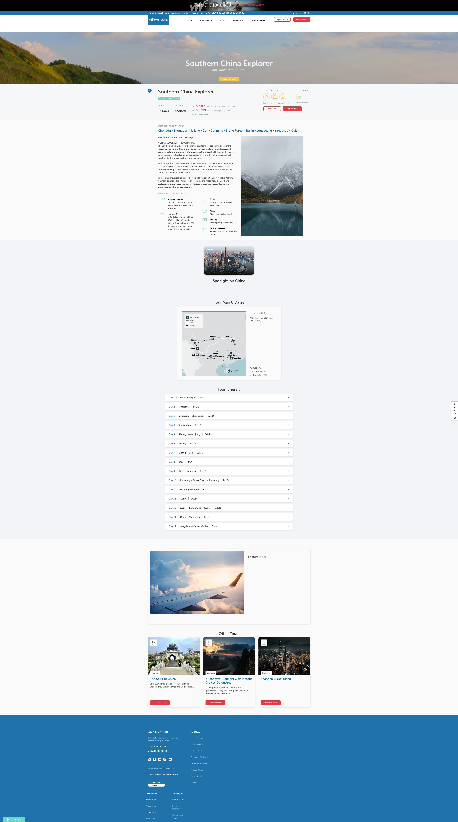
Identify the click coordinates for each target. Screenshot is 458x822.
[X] (455, 407)
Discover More (160, 702)
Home (214, 69)
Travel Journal (197, 744)
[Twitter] (149, 759)
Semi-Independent (177, 807)
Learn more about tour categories (276, 103)
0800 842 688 (237, 12)
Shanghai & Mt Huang (276, 679)
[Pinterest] (455, 410)
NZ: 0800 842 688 (259, 375)
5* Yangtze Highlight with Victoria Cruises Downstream (229, 680)
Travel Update (197, 776)
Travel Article (196, 750)
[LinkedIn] (159, 759)
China (221, 69)
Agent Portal (282, 19)
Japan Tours (151, 799)
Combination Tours (177, 816)
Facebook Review (170, 774)
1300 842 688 (219, 12)
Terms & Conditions (199, 763)
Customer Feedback (199, 757)
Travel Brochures (198, 738)
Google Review (154, 774)
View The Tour (229, 79)
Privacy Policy (197, 770)
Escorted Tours (178, 799)
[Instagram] (164, 759)
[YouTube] (170, 759)
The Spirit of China (163, 679)
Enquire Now (301, 19)
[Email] (455, 413)
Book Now (272, 108)
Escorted (180, 111)
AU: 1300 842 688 (259, 371)
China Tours (151, 812)
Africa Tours (151, 806)
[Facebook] (154, 759)
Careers (194, 782)
